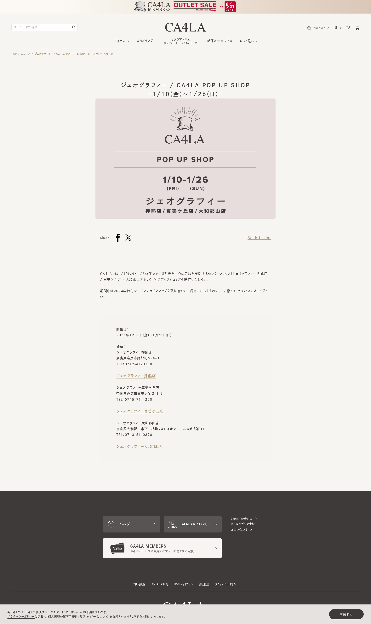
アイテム (120, 41)
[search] (73, 27)
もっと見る (247, 41)
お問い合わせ (239, 529)
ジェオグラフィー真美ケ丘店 (140, 411)
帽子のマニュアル (220, 41)
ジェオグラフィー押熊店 (136, 376)
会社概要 (204, 584)
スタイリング (144, 41)
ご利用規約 (139, 584)
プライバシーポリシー (227, 584)
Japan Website (241, 518)
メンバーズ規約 (159, 584)
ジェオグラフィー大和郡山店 (140, 446)
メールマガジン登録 (243, 523)
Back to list (259, 238)
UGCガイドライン (183, 584)
